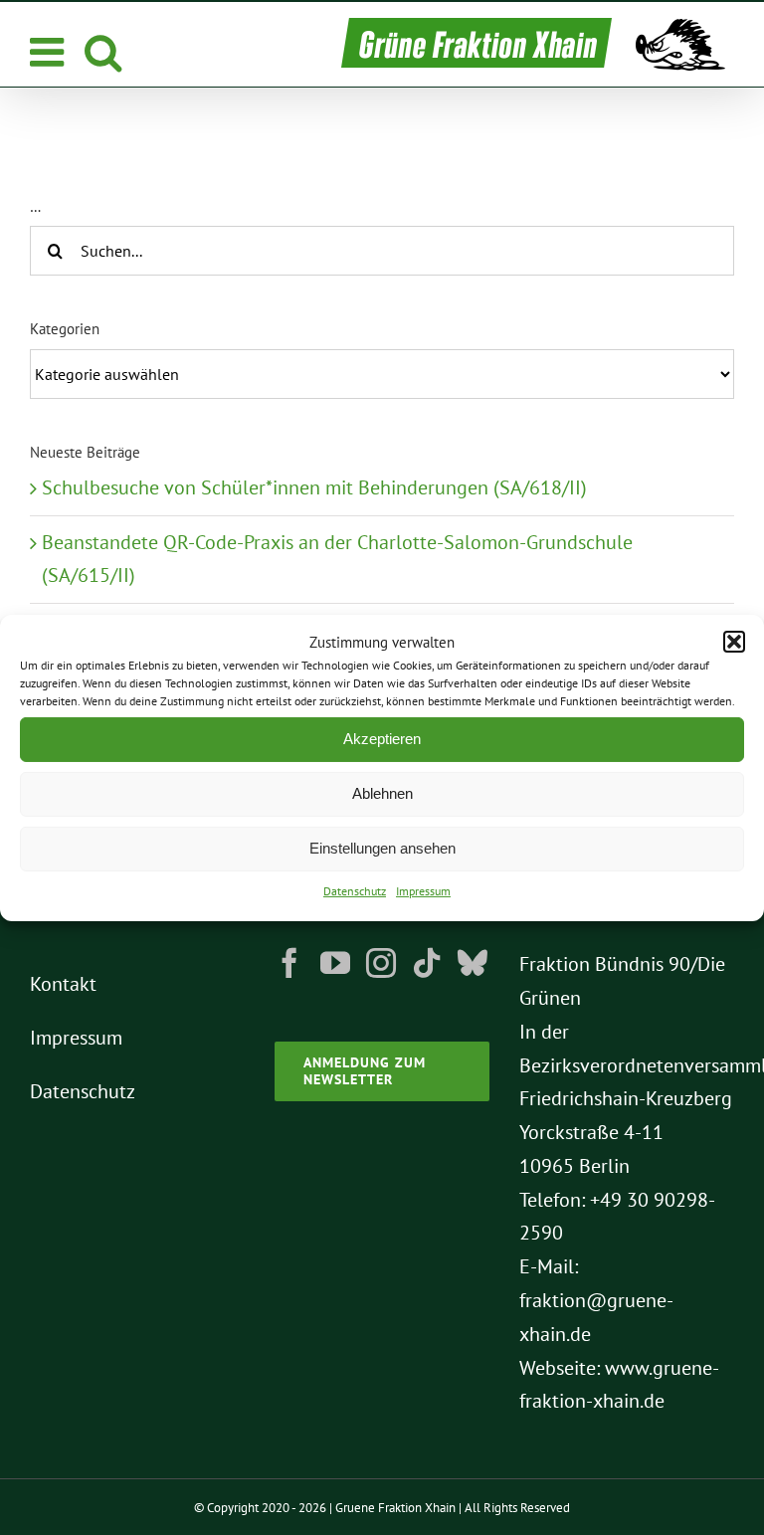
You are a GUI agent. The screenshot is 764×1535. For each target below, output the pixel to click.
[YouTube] (335, 963)
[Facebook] (289, 963)
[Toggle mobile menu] (50, 52)
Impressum (423, 890)
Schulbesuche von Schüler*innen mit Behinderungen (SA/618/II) (314, 487)
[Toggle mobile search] (103, 52)
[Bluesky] (472, 963)
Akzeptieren (382, 738)
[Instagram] (381, 963)
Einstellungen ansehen (382, 848)
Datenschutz (354, 890)
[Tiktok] (427, 963)
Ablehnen (382, 793)
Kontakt (63, 984)
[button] (734, 642)
